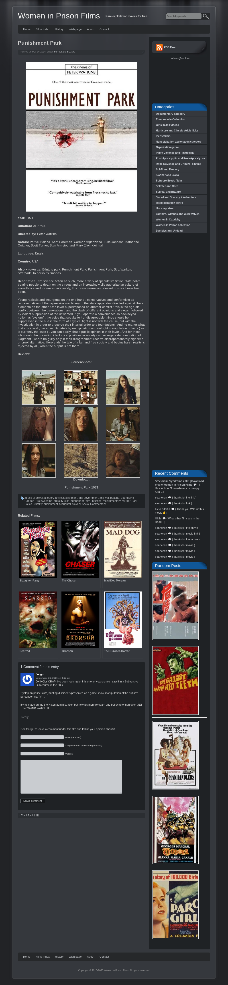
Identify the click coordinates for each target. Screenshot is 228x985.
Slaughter (65, 504)
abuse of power (33, 497)
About (90, 29)
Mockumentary (111, 501)
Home (27, 29)
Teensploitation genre (169, 202)
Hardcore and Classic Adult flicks (177, 130)
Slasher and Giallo (167, 175)
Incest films (163, 136)
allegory (49, 497)
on (60, 678)
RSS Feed (170, 47)
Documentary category (170, 113)
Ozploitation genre (167, 147)
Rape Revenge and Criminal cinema (178, 164)
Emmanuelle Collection (170, 119)
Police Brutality (33, 504)
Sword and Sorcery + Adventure (176, 197)
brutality (58, 501)
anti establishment (66, 497)
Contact (104, 29)
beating (114, 497)
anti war (104, 497)
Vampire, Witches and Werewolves (178, 214)
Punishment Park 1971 (81, 487)
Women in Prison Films (59, 15)
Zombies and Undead (169, 230)
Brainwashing (44, 501)
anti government (88, 497)
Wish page (75, 29)
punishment (51, 504)
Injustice (97, 501)
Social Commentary (94, 504)
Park (134, 501)
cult (66, 501)
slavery (76, 504)
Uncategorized (165, 208)
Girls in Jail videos (167, 125)
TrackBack (30, 815)
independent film (80, 501)
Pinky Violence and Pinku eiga (175, 152)
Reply (24, 717)
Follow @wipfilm (179, 58)
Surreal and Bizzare (64, 51)
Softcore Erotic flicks (169, 180)
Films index (43, 29)
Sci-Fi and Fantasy (167, 169)
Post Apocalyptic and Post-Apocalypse (180, 158)
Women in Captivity (168, 219)
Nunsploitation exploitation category (179, 141)
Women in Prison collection (173, 225)
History (59, 29)
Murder (126, 501)
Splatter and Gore (167, 186)
